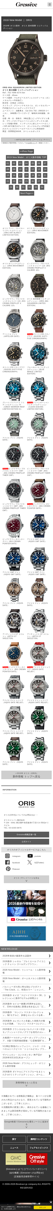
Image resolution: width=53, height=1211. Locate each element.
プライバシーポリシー (23, 1209)
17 (20, 175)
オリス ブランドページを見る (26, 878)
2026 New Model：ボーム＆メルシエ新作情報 (24, 979)
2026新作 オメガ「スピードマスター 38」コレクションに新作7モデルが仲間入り (24, 996)
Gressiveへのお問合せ (32, 1173)
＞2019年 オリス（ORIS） (26, 775)
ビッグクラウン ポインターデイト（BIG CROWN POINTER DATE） (38, 506)
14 (45, 169)
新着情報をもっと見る (26, 1083)
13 (39, 169)
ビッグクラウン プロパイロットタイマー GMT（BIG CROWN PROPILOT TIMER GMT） (14, 472)
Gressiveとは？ (14, 1169)
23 (14, 181)
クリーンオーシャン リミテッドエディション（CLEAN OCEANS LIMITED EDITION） (38, 406)
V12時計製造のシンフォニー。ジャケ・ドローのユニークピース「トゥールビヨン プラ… (24, 1047)
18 (26, 175)
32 (29, 187)
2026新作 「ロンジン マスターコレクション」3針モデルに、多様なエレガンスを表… (24, 1013)
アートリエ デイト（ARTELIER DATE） (12, 335)
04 (26, 163)
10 (20, 169)
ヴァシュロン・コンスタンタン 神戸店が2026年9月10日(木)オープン (22, 1056)
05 (33, 163)
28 (45, 181)
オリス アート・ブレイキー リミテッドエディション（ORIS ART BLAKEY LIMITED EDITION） (13, 231)
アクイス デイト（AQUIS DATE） (13, 439)
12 (32, 169)
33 (36, 187)
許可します (42, 1207)
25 (26, 181)
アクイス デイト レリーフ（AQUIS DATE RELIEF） (38, 669)
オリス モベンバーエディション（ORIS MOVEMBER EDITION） (38, 230)
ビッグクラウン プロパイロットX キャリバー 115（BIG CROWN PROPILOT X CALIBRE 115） (38, 267)
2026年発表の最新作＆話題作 (17, 956)
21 (45, 175)
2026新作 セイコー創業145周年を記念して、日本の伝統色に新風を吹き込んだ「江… (24, 1005)
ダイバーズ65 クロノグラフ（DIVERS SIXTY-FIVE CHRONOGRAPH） (38, 336)
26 (33, 181)
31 (23, 187)
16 (14, 175)
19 (33, 175)
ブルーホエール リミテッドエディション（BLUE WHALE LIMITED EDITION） (38, 370)
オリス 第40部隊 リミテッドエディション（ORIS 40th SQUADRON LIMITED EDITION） (38, 302)
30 (17, 187)
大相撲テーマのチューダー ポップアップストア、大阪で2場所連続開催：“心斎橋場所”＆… (24, 1039)
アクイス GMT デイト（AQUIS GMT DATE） (37, 540)
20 (39, 175)
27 (39, 181)
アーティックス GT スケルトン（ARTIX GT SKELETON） (13, 636)
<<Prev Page (26, 151)
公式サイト (32, 143)
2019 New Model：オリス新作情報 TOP (26, 157)
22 (8, 181)
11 (26, 169)
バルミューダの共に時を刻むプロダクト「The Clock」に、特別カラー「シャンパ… (24, 988)
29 (11, 187)
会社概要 (14, 1173)
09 (14, 169)
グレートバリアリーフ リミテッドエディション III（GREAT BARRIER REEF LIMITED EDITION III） (14, 406)
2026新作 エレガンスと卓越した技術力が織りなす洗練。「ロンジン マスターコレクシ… (24, 1022)
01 (8, 163)
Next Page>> (26, 193)
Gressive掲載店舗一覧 (26, 834)
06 (39, 163)
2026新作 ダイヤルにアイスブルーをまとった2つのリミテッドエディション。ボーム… (24, 1073)
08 (8, 169)
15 (8, 175)
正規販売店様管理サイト (26, 1176)
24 (20, 181)
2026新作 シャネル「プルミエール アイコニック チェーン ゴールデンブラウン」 (24, 962)
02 (14, 163)
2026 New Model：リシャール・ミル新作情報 (24, 971)
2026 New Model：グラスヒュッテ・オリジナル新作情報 (24, 1064)
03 (20, 163)
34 (42, 187)
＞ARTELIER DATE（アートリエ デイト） (32, 140)
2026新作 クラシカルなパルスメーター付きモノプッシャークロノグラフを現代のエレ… (24, 1030)
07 (45, 163)
